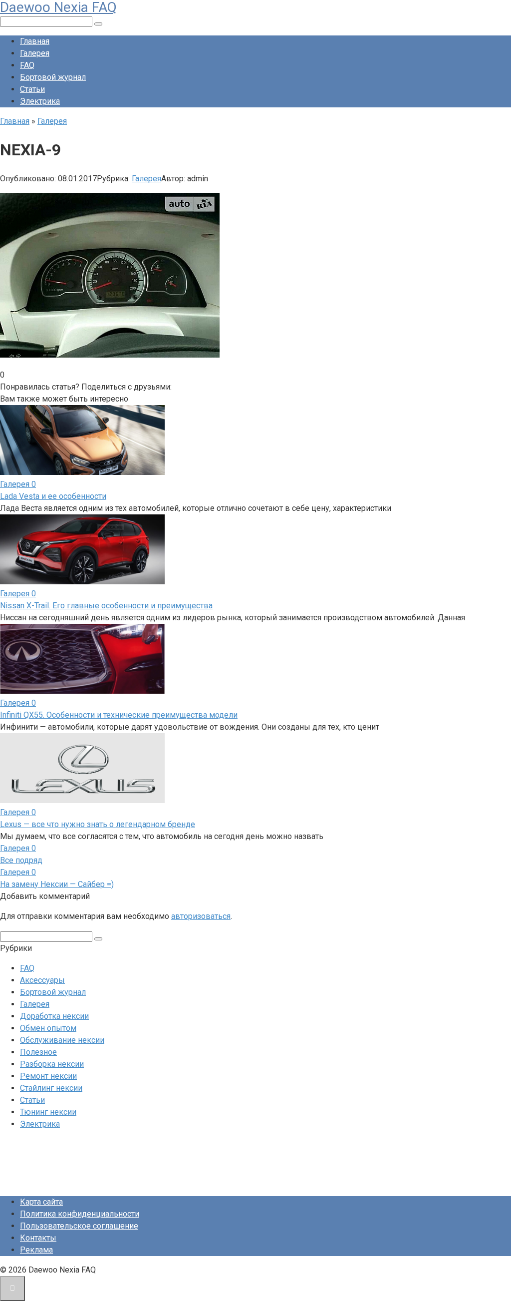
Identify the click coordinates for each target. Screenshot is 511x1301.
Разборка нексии (52, 1064)
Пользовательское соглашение (79, 1226)
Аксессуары (42, 980)
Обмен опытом (48, 1028)
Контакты (38, 1238)
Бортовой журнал (53, 77)
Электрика (40, 101)
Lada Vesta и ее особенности (53, 496)
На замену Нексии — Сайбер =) (57, 884)
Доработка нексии (54, 1016)
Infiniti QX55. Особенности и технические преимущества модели (119, 715)
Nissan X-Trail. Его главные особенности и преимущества (106, 605)
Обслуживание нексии (62, 1040)
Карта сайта (41, 1202)
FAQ (27, 65)
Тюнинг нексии (48, 1112)
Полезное (38, 1052)
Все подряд (21, 860)
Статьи (32, 89)
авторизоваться (201, 916)
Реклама (36, 1250)
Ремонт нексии (48, 1076)
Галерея (34, 53)
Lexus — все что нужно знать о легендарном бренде (97, 824)
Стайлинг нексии (51, 1088)
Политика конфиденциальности (79, 1214)
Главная (34, 41)
